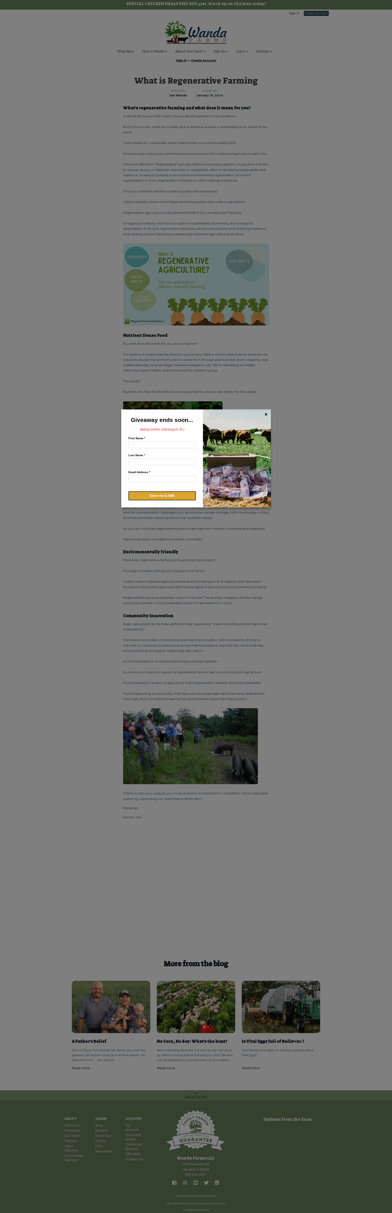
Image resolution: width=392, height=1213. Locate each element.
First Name (136, 438)
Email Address (139, 472)
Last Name (136, 455)
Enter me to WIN (162, 495)
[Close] (266, 414)
